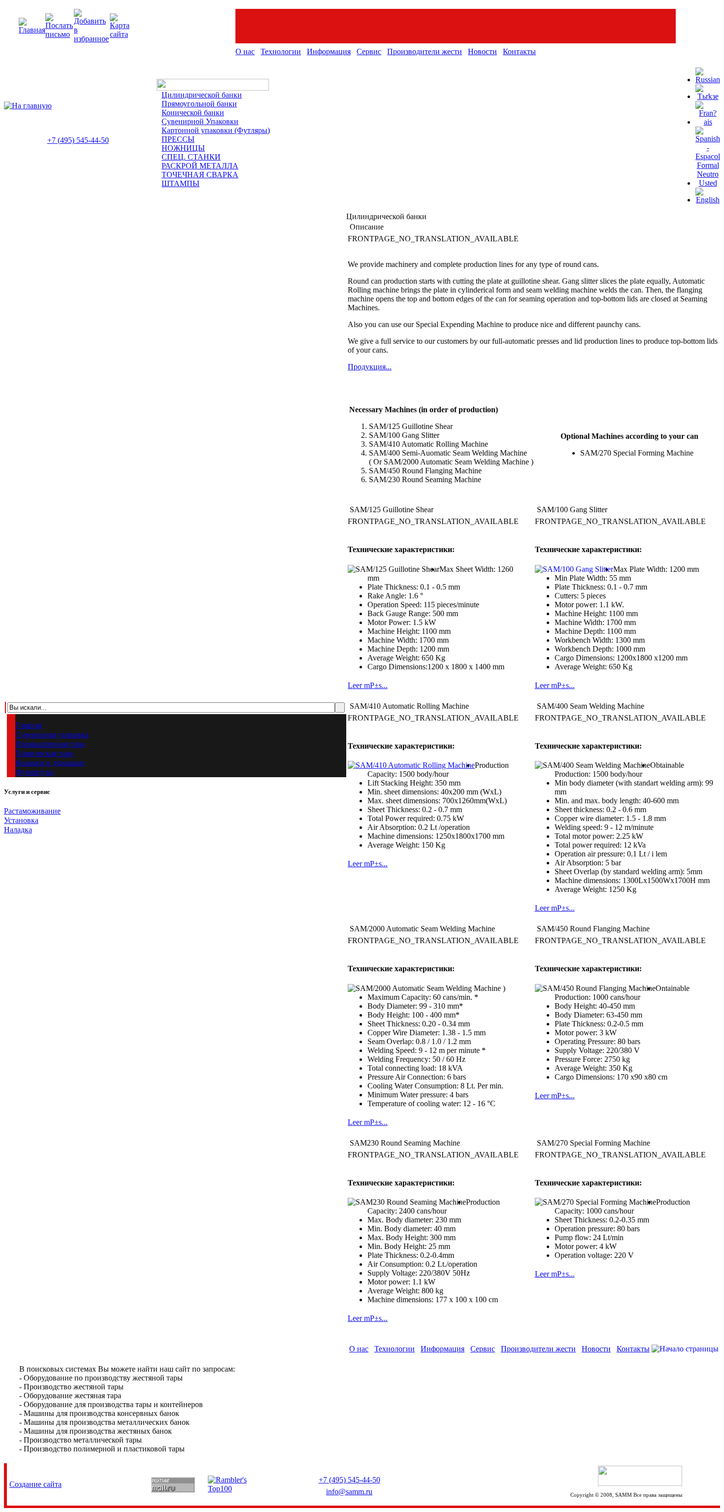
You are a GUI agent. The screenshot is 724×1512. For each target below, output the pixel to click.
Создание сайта (35, 1484)
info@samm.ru (349, 1491)
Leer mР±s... (368, 685)
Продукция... (370, 366)
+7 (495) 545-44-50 (78, 140)
